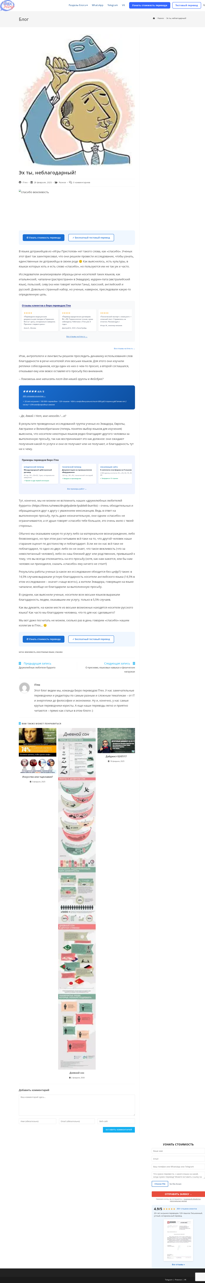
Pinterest (178, 1280)
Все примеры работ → (77, 489)
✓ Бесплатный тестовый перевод (91, 237)
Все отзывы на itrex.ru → (76, 336)
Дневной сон (77, 1072)
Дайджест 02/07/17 (116, 756)
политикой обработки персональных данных (185, 1200)
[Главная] (154, 18)
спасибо (59, 652)
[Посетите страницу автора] (24, 687)
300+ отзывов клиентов (187, 1208)
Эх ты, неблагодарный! (176, 18)
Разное (62, 182)
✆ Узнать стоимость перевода (44, 237)
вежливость (30, 652)
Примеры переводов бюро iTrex (40, 460)
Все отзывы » (178, 1264)
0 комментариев (81, 182)
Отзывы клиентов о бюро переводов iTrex (46, 305)
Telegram (169, 1280)
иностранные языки (45, 652)
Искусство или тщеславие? (37, 776)
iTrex (25, 182)
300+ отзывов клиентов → (34, 396)
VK (185, 1280)
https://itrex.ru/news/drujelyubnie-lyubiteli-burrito (65, 505)
